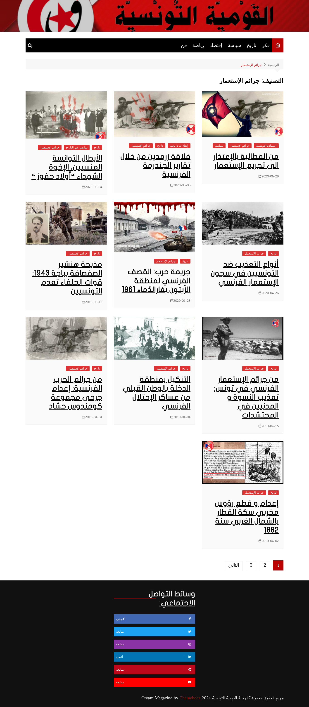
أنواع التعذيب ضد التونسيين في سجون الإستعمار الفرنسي (245, 273)
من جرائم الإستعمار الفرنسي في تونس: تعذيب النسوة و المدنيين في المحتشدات (246, 397)
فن (184, 45)
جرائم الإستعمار (239, 145)
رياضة (198, 45)
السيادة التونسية (266, 145)
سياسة (234, 45)
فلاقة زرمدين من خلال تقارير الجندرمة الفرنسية (155, 165)
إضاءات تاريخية (179, 145)
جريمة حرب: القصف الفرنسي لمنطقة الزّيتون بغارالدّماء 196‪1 (156, 281)
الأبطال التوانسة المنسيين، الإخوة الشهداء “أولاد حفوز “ (66, 167)
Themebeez (190, 698)
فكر (266, 45)
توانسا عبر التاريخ (76, 147)
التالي (233, 565)
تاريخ (251, 45)
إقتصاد (216, 45)
